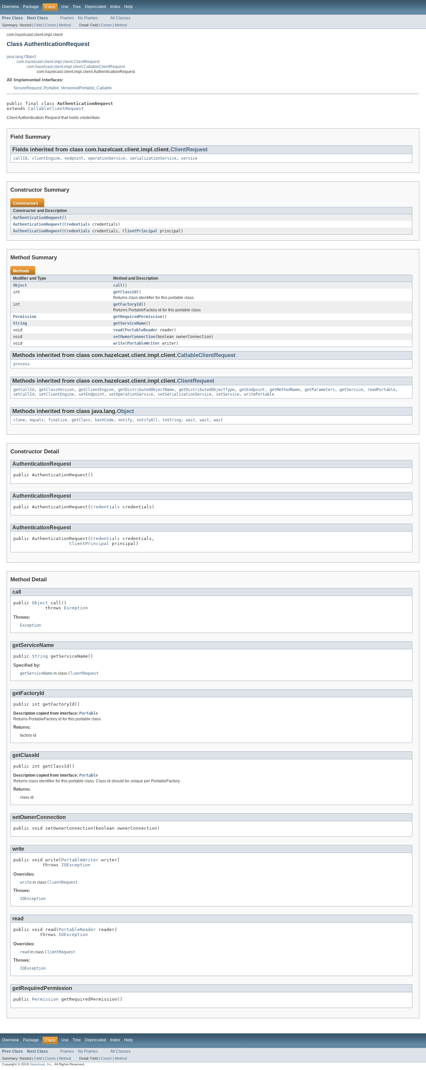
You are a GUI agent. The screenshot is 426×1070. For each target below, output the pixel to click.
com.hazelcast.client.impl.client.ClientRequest (58, 61)
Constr (50, 25)
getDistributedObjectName (146, 389)
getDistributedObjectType (207, 389)
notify (125, 420)
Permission (24, 316)
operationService (106, 158)
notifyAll (147, 420)
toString (171, 420)
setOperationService (131, 394)
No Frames (88, 18)
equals (37, 420)
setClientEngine (56, 394)
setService (227, 394)
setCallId (23, 394)
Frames (67, 18)
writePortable (259, 394)
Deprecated (95, 6)
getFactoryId (127, 304)
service (189, 158)
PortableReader (141, 330)
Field (38, 25)
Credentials (77, 224)
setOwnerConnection (134, 336)
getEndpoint (252, 389)
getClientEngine (96, 389)
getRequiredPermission (137, 316)
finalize (57, 420)
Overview (10, 6)
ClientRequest (189, 149)
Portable (51, 88)
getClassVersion (56, 389)
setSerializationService (184, 394)
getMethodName (285, 389)
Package (31, 6)
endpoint (74, 158)
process (21, 364)
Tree (77, 6)
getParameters (320, 389)
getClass (81, 420)
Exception (76, 607)
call (117, 285)
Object (20, 285)
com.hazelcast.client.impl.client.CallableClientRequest (76, 66)
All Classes (120, 18)
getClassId (124, 292)
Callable (104, 88)
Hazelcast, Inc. (41, 1064)
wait (190, 420)
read (117, 330)
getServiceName (129, 323)
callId (20, 158)
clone (19, 420)
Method (65, 25)
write (119, 343)
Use (65, 6)
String (20, 323)
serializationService (153, 158)
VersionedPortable (78, 88)
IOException (76, 864)
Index (115, 6)
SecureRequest (27, 88)
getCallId (23, 389)
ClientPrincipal (139, 231)
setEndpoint (91, 394)
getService (351, 389)
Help (128, 6)
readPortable (381, 389)
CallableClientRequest (56, 108)
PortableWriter (143, 343)
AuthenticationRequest (37, 217)
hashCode (104, 420)
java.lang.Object (21, 56)
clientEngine (46, 158)
